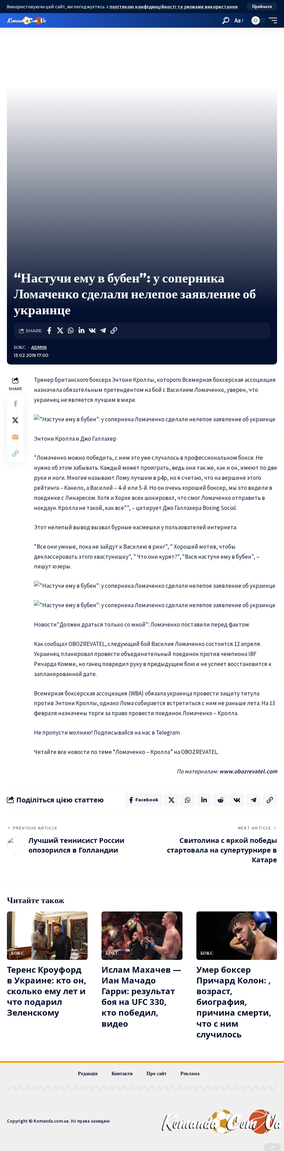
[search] (226, 20)
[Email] (15, 437)
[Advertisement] (142, 218)
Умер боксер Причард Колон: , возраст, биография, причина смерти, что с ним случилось (233, 1002)
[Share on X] (60, 330)
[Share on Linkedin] (81, 330)
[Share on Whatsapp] (71, 330)
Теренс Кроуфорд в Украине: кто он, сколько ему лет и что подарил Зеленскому (46, 991)
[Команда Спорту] (26, 20)
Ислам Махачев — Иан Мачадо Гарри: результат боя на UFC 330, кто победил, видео (141, 996)
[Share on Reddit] (220, 800)
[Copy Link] (113, 330)
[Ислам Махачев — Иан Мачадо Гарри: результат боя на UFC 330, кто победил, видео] (141, 935)
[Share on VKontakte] (92, 330)
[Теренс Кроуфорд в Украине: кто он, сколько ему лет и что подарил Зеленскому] (47, 935)
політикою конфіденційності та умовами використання (173, 6)
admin (39, 347)
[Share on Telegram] (103, 330)
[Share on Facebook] (49, 330)
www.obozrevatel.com (248, 771)
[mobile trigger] (271, 20)
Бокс (20, 347)
